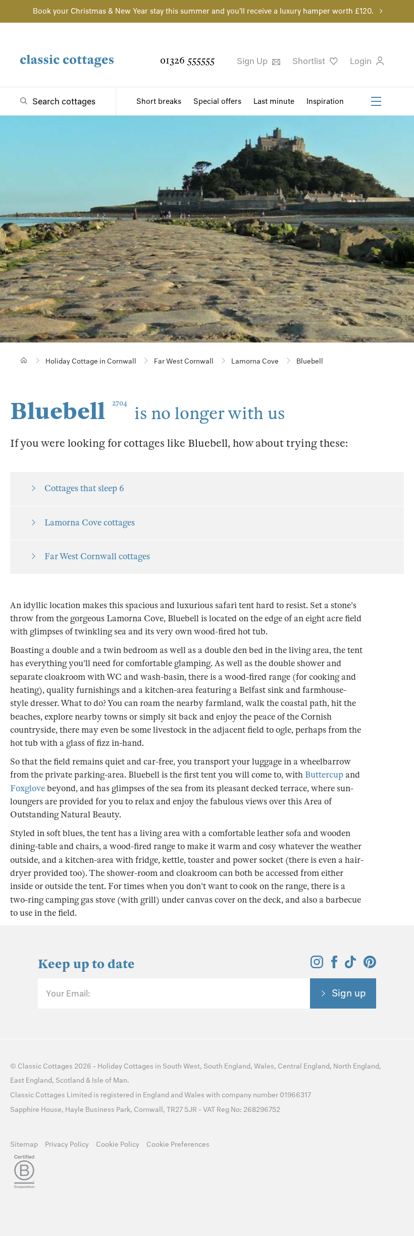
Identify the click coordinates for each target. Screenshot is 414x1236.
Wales (264, 1066)
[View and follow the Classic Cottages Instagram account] (316, 965)
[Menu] (376, 101)
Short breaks (158, 101)
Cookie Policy (117, 1144)
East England (31, 1080)
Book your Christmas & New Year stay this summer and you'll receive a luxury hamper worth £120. (203, 11)
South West (181, 1066)
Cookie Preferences (178, 1144)
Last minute (273, 101)
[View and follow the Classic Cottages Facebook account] (334, 965)
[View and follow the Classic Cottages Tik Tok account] (350, 965)
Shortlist (309, 61)
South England (226, 1066)
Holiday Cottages (125, 1066)
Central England (304, 1066)
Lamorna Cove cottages (89, 522)
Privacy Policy (67, 1144)
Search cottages (63, 101)
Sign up (349, 993)
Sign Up (253, 61)
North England (356, 1066)
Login (362, 61)
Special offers (217, 101)
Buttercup (324, 775)
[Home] (24, 360)
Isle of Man (109, 1080)
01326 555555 (187, 60)
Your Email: (68, 993)
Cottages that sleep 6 (84, 488)
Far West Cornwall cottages (97, 556)
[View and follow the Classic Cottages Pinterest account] (370, 965)
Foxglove (27, 788)
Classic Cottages (45, 1066)
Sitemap (24, 1144)
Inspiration (325, 101)
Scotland (70, 1080)
